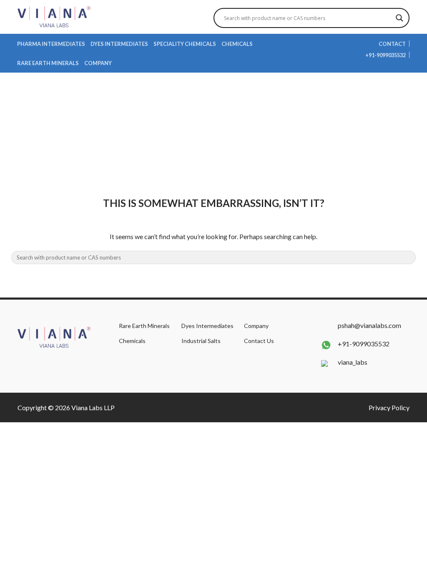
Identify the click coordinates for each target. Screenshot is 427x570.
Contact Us (259, 340)
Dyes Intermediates (119, 43)
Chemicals (237, 43)
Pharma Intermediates (51, 43)
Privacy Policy (389, 407)
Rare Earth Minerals (48, 63)
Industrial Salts (201, 340)
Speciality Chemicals (184, 43)
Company (98, 63)
